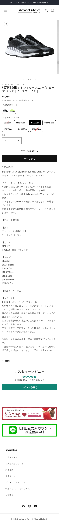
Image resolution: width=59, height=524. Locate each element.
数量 (4, 135)
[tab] (7, 166)
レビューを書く (29, 387)
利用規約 (9, 469)
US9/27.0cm (8, 128)
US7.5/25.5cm (21, 122)
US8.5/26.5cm (49, 122)
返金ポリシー (11, 476)
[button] (5, 10)
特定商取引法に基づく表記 (17, 488)
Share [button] (7, 360)
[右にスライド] (36, 79)
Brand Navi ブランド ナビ (26, 519)
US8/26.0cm (35, 122)
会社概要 (9, 494)
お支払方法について (14, 463)
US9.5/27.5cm (22, 128)
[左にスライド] (23, 79)
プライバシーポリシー (15, 482)
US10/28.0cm (37, 128)
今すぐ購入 (29, 158)
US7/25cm (7, 122)
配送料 (7, 100)
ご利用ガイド (11, 457)
